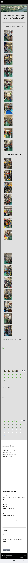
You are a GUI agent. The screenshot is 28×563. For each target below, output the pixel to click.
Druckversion (7, 555)
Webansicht (23, 557)
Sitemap (4, 557)
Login (24, 555)
